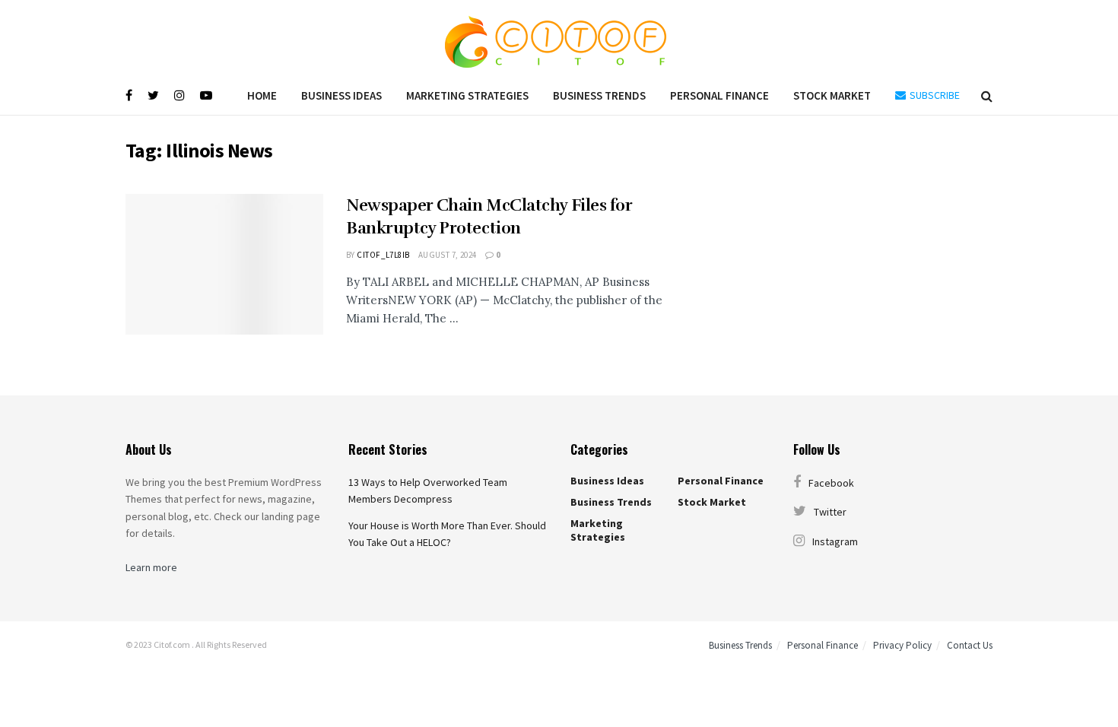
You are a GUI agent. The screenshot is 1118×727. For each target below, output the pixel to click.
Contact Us (970, 645)
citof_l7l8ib (383, 254)
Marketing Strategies (467, 95)
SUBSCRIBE (933, 95)
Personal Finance (719, 95)
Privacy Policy (902, 645)
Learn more (151, 567)
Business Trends (599, 95)
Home (262, 95)
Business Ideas (341, 95)
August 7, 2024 (447, 254)
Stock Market (832, 95)
